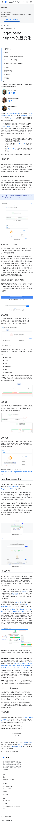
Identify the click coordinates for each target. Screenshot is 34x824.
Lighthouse (12, 118)
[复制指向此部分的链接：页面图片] (9, 438)
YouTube (5, 803)
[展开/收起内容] (10, 49)
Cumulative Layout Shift (17, 611)
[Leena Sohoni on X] (9, 109)
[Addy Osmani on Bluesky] (14, 93)
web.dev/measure (13, 486)
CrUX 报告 (19, 602)
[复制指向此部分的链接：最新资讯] (10, 160)
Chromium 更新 (7, 789)
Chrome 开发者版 (7, 786)
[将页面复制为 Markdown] (8, 43)
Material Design (12, 149)
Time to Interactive (11, 668)
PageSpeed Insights (13, 113)
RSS (4, 808)
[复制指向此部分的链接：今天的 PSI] (11, 571)
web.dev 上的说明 (15, 198)
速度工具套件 (7, 126)
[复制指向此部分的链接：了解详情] (10, 712)
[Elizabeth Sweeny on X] (9, 101)
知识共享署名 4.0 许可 (27, 742)
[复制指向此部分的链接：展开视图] (9, 402)
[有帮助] (14, 28)
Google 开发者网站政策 (16, 746)
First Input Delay (11, 609)
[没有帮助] (16, 28)
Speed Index (16, 666)
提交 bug (5, 777)
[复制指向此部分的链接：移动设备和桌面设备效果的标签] (25, 280)
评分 (21, 670)
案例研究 (5, 791)
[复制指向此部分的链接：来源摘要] (9, 315)
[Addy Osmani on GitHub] (11, 93)
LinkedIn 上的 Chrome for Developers (12, 806)
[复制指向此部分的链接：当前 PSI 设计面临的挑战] (20, 688)
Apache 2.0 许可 (22, 744)
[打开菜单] (2, 2)
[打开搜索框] (24, 2)
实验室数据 (7, 116)
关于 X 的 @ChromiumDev (9, 801)
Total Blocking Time (24, 668)
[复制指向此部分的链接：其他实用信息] (12, 346)
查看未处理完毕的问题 (8, 779)
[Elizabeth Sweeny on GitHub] (11, 101)
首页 (2, 25)
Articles (4, 7)
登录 (31, 2)
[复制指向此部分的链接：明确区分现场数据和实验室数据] (25, 177)
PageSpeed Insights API (8, 489)
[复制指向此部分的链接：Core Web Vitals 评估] (18, 245)
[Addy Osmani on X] (9, 93)
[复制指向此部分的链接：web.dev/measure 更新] (23, 479)
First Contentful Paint (20, 663)
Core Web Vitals (20, 144)
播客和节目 (5, 794)
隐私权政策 (8, 816)
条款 (2, 816)
